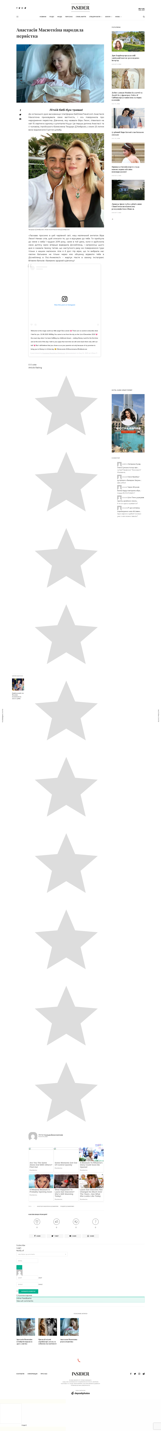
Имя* (40, 1278)
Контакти (20, 1374)
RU (140, 9)
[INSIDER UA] (80, 8)
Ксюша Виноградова (53, 1135)
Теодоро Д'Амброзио (67, 1206)
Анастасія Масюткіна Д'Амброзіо (47, 1206)
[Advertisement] (128, 304)
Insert (24, 1425)
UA (143, 9)
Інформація (32, 1374)
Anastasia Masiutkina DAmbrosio (53, 353)
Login (18, 1248)
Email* (41, 1284)
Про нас (44, 1374)
